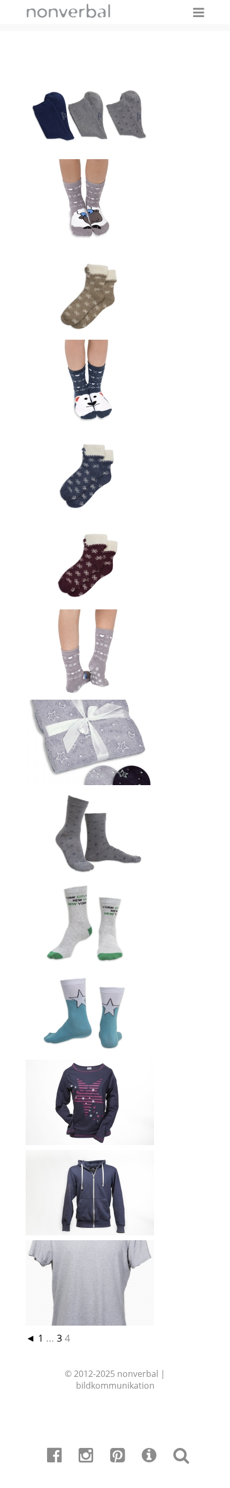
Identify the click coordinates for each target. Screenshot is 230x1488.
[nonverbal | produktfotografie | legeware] (90, 151)
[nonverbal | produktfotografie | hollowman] (90, 240)
